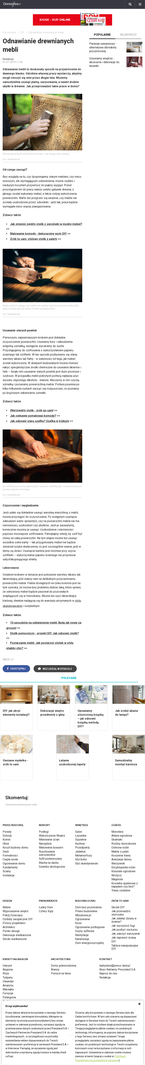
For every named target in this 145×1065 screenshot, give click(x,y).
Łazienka (80, 835)
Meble (7, 907)
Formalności (10, 855)
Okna (6, 843)
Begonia (8, 969)
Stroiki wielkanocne (15, 939)
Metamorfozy (83, 855)
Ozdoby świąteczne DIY (18, 919)
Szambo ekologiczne (52, 866)
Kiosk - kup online (55, 19)
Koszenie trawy (121, 855)
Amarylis (8, 985)
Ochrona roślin (120, 847)
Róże (6, 973)
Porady (7, 831)
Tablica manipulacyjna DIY (124, 947)
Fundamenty (10, 867)
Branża (55, 969)
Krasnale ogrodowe (123, 871)
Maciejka (8, 989)
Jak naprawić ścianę (123, 937)
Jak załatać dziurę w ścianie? (124, 920)
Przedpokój (82, 847)
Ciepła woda (10, 859)
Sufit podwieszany (50, 858)
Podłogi (44, 831)
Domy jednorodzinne (63, 965)
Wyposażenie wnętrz (15, 911)
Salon (78, 831)
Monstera (117, 831)
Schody (7, 835)
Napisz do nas (108, 973)
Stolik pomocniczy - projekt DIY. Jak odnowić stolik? (44, 633)
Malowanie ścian (49, 839)
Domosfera (9, 32)
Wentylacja (81, 935)
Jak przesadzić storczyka (120, 912)
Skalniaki (116, 839)
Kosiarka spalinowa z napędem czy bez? (124, 885)
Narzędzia (45, 843)
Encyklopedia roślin (123, 867)
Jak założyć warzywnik (125, 933)
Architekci (9, 927)
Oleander (8, 981)
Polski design (11, 931)
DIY (22, 32)
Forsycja (8, 993)
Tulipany (8, 977)
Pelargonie (9, 997)
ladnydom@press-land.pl (114, 965)
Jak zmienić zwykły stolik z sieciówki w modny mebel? (46, 224)
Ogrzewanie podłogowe (90, 927)
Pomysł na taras (61, 973)
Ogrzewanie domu (14, 863)
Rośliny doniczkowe (123, 843)
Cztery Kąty (46, 911)
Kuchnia (80, 843)
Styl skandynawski (86, 863)
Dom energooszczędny (89, 943)
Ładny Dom (46, 907)
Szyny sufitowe (84, 931)
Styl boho (81, 859)
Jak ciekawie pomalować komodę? (33, 415)
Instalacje (8, 875)
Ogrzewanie (82, 919)
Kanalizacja (82, 939)
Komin (6, 839)
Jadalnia (80, 851)
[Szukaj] (130, 4)
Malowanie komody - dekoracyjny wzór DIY (38, 233)
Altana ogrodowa (121, 835)
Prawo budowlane (86, 911)
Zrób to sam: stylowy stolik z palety (33, 239)
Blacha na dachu (49, 862)
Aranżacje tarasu (121, 859)
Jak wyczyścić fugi (123, 925)
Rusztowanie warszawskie (47, 853)
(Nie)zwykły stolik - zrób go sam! (32, 410)
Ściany (7, 871)
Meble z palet (120, 851)
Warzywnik (118, 863)
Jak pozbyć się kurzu (124, 929)
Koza (78, 923)
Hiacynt (7, 965)
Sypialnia (80, 839)
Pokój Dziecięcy (13, 915)
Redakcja (105, 977)
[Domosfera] (12, 4)
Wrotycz (116, 875)
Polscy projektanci (14, 923)
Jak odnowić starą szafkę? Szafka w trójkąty (39, 421)
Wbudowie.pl (83, 915)
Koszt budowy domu (15, 847)
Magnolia (117, 879)
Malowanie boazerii (51, 847)
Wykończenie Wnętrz (52, 835)
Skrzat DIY (117, 907)
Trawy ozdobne (120, 890)
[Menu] (140, 4)
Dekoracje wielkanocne (17, 935)
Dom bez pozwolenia (88, 907)
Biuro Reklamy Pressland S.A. (117, 969)
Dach (6, 851)
